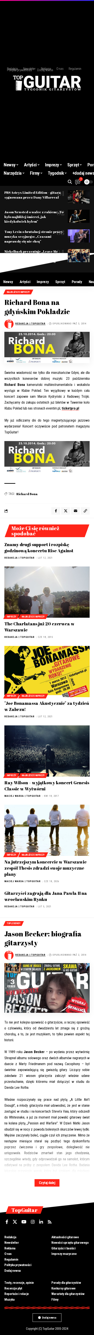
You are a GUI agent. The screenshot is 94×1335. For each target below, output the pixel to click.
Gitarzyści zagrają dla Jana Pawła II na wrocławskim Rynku (45, 896)
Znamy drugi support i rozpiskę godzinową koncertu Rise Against (38, 548)
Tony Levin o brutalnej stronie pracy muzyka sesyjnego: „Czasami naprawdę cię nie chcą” (33, 236)
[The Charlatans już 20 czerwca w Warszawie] (47, 592)
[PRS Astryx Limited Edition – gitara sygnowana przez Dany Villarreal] (79, 196)
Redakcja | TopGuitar (30, 323)
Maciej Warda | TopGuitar (22, 796)
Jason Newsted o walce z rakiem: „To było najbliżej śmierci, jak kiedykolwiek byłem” (33, 217)
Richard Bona (27, 494)
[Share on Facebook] (55, 511)
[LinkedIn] (41, 1222)
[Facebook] (6, 1222)
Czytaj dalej (47, 1183)
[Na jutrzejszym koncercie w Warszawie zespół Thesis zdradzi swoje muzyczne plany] (47, 830)
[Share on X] (65, 511)
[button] (70, 182)
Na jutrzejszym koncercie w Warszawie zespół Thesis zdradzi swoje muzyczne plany (45, 868)
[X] (15, 1222)
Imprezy (11, 616)
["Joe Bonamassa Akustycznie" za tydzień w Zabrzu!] (47, 671)
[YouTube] (24, 1222)
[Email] (75, 511)
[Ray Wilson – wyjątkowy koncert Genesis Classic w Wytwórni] (47, 751)
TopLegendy (13, 923)
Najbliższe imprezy (18, 292)
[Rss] (49, 1222)
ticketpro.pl (70, 408)
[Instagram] (33, 1222)
